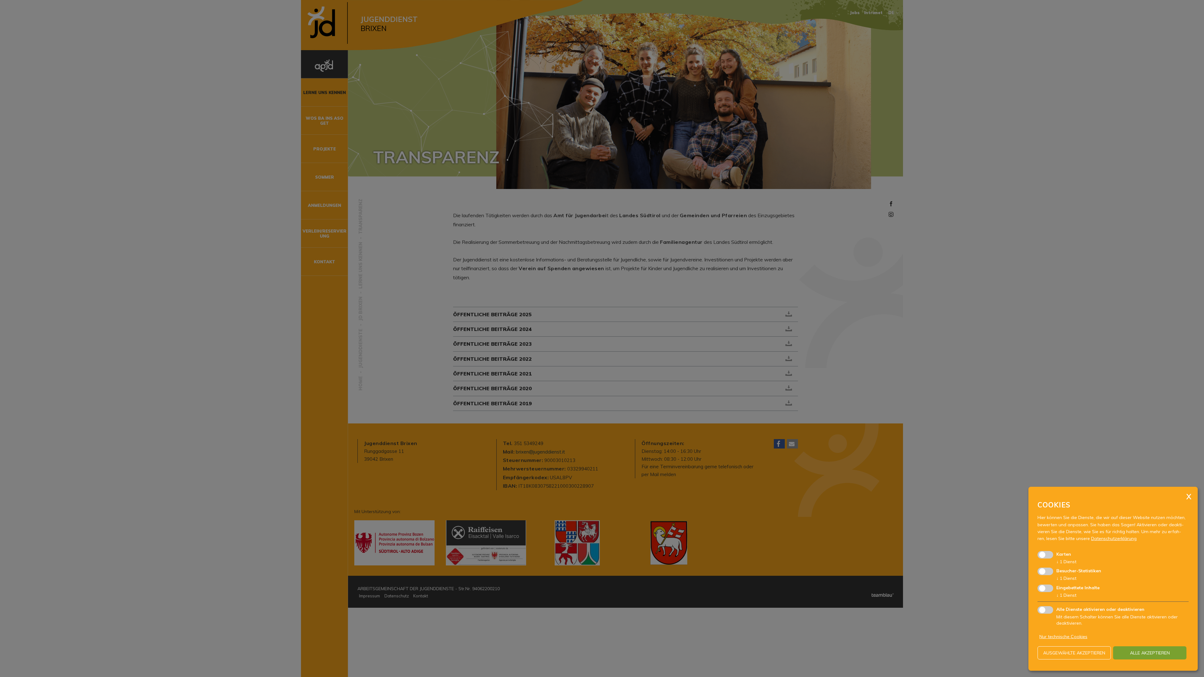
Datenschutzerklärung (1114, 538)
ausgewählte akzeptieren (1074, 653)
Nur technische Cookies (1063, 636)
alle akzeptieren (1150, 653)
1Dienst (1066, 561)
